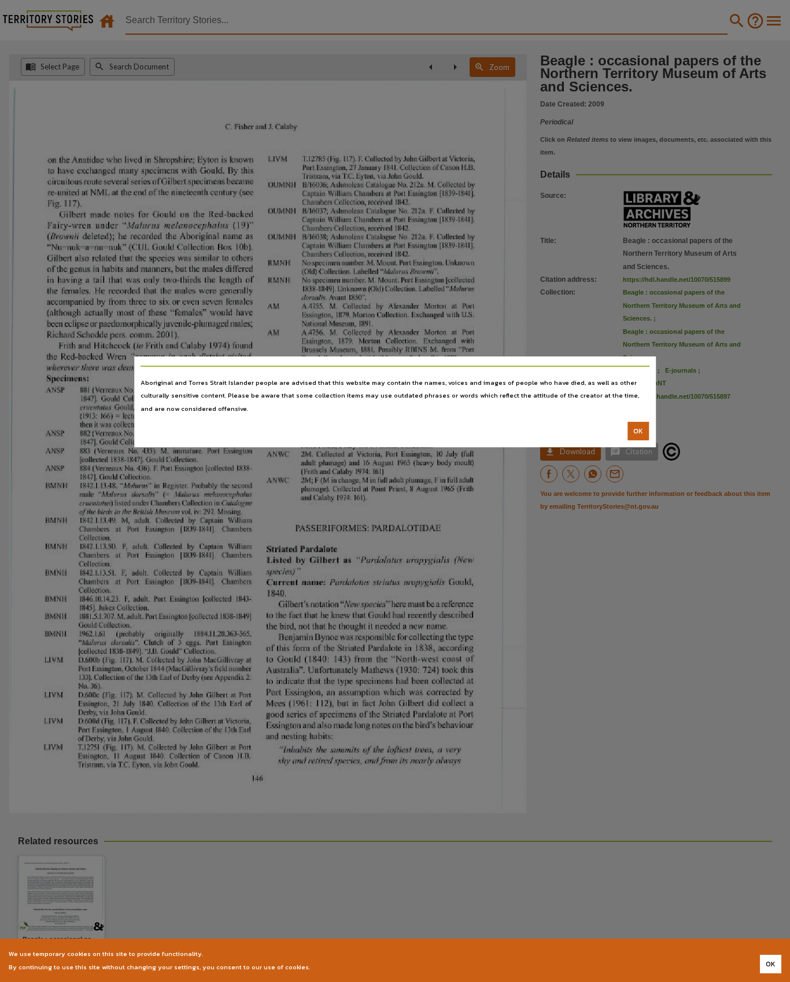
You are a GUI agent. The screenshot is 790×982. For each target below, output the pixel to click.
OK (638, 431)
